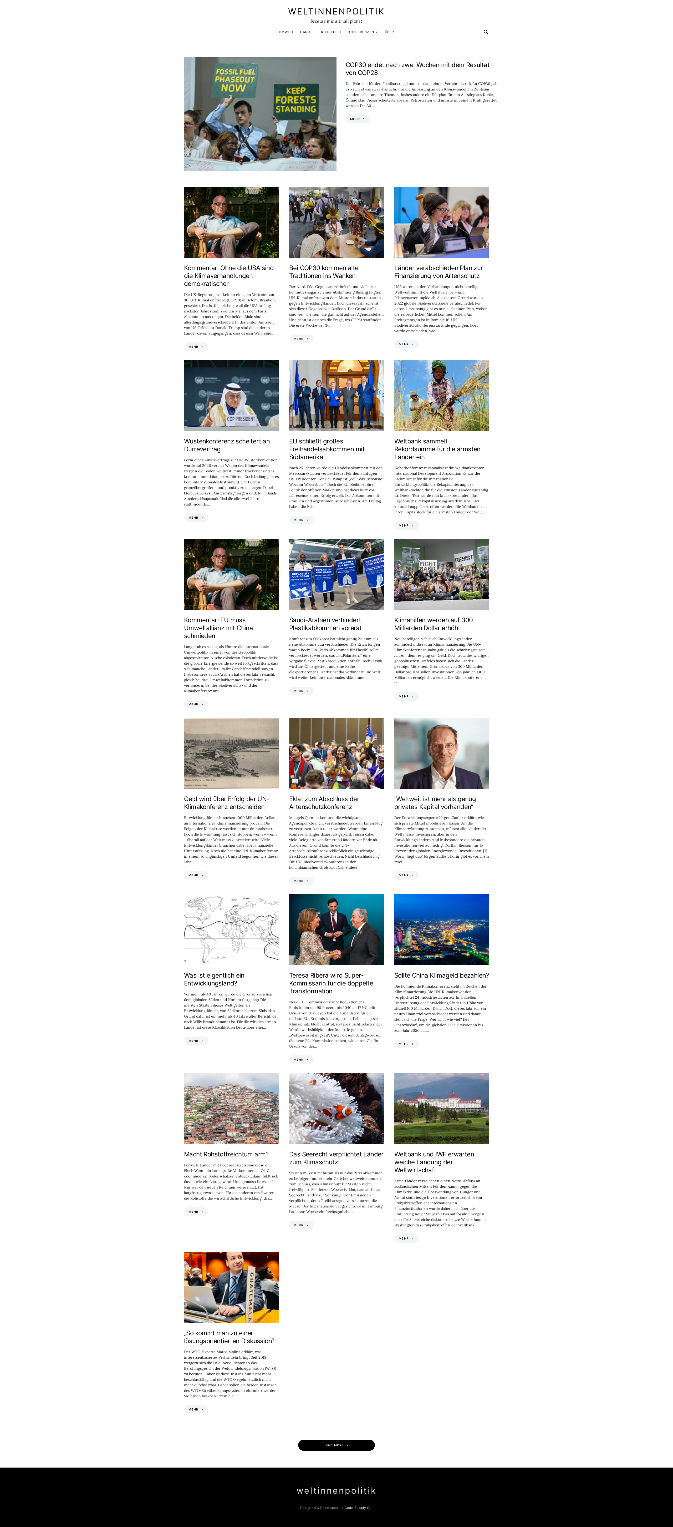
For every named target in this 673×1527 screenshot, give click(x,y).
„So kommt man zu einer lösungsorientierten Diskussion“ (229, 1337)
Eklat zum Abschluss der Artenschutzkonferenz (324, 803)
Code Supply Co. (359, 1508)
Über (389, 32)
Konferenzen (361, 32)
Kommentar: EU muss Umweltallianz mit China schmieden (218, 628)
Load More (334, 1445)
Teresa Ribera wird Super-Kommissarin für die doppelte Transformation (331, 983)
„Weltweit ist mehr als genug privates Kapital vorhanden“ (435, 803)
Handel (307, 32)
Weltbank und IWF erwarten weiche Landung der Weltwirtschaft (434, 1162)
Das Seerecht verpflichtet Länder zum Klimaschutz (336, 1158)
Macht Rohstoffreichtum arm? (226, 1154)
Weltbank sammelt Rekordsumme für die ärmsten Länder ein (437, 449)
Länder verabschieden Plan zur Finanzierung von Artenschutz (438, 272)
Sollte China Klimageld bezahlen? (441, 975)
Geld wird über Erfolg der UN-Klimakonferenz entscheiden (226, 803)
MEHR (355, 119)
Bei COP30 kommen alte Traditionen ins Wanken (323, 272)
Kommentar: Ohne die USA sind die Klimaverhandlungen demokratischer (229, 275)
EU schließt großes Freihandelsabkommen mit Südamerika (327, 449)
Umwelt (286, 32)
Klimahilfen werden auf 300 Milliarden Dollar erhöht (433, 624)
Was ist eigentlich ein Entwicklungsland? (214, 979)
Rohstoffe (331, 32)
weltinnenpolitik (336, 11)
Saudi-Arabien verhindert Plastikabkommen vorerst (325, 624)
